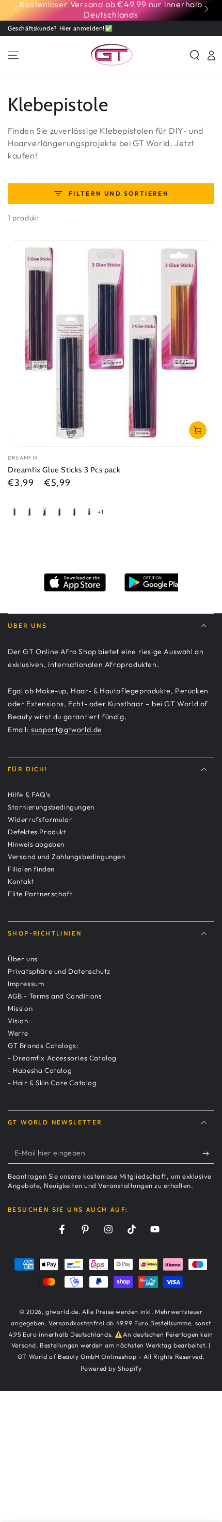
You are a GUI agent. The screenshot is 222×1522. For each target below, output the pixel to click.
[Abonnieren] (208, 1153)
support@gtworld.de (66, 729)
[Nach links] (16, 9)
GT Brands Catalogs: (43, 1045)
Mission (20, 1008)
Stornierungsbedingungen (51, 807)
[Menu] (13, 55)
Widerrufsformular (40, 819)
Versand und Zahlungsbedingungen (66, 856)
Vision (18, 1021)
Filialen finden (31, 869)
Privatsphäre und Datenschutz (59, 971)
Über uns (23, 959)
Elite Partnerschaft (40, 894)
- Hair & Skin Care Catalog (52, 1083)
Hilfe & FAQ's (29, 794)
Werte (18, 1033)
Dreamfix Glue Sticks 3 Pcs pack (64, 469)
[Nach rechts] (205, 9)
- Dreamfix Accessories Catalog (62, 1058)
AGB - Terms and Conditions (55, 996)
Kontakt (21, 881)
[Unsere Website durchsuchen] (194, 55)
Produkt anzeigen (198, 430)
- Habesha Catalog (40, 1070)
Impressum (26, 983)
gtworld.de (61, 1311)
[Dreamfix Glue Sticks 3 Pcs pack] (111, 343)
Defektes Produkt (37, 832)
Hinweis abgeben (36, 844)
